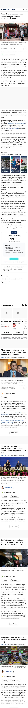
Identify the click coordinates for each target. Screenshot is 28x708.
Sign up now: (3, 21)
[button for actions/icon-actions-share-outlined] (25, 48)
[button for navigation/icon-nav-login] (23, 9)
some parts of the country (12, 128)
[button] (23, 9)
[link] (8, 9)
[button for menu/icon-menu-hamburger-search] (26, 10)
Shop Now (6, 332)
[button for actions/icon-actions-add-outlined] (14, 488)
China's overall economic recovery (16, 123)
